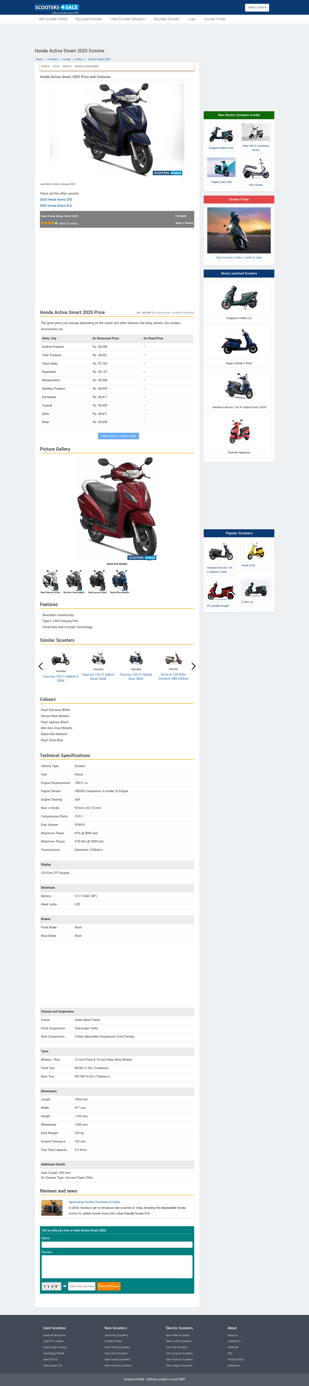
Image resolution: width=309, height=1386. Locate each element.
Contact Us (234, 1341)
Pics (56, 66)
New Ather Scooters (178, 1335)
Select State (256, 7)
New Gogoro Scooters (179, 1365)
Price (45, 66)
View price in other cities (118, 436)
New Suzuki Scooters (117, 1359)
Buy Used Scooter (88, 19)
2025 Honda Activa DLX (56, 206)
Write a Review (184, 223)
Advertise (233, 1347)
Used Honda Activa (54, 1335)
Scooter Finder (215, 19)
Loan (191, 19)
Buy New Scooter (167, 19)
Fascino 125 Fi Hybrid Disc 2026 (136, 676)
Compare (181, 216)
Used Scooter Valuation (127, 19)
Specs (67, 66)
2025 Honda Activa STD (56, 199)
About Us (233, 1335)
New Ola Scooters (176, 1347)
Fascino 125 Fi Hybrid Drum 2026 (98, 676)
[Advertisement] (154, 35)
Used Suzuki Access (55, 1347)
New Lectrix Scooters (178, 1341)
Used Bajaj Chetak (53, 1353)
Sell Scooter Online (53, 19)
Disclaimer (234, 1365)
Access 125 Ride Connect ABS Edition (173, 676)
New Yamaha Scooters (118, 1365)
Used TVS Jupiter (53, 1341)
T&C (230, 1353)
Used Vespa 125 (52, 1365)
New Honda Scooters (117, 1347)
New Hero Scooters (116, 1353)
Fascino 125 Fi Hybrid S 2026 (60, 678)
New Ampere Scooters (179, 1353)
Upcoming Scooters (116, 1335)
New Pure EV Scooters (179, 1359)
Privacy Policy (236, 1359)
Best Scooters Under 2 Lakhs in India (239, 257)
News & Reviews (86, 66)
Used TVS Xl (50, 1359)
